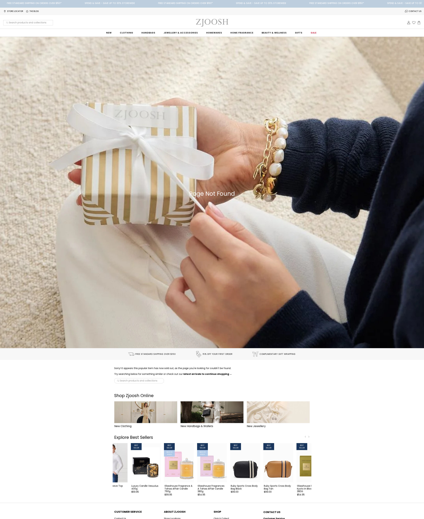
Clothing (126, 32)
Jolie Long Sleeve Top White (110, 487)
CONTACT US (415, 11)
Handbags (148, 32)
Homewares (214, 32)
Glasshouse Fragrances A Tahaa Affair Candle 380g (211, 488)
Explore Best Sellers (133, 437)
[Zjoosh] (212, 22)
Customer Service (128, 512)
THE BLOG (34, 11)
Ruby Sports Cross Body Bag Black (244, 487)
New (109, 32)
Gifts (298, 32)
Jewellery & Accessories (181, 32)
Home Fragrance (241, 32)
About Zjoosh (175, 512)
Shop (217, 512)
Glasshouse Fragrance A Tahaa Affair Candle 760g (178, 488)
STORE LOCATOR (15, 11)
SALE (314, 32)
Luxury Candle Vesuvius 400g (144, 487)
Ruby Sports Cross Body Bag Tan (277, 487)
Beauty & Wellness (274, 32)
